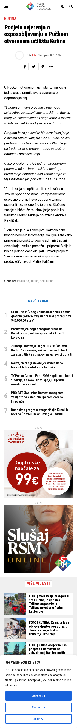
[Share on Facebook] (25, 66)
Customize (38, 707)
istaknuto (23, 281)
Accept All (38, 696)
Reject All (38, 719)
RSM (34, 55)
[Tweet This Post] (33, 66)
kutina (34, 281)
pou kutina (46, 281)
